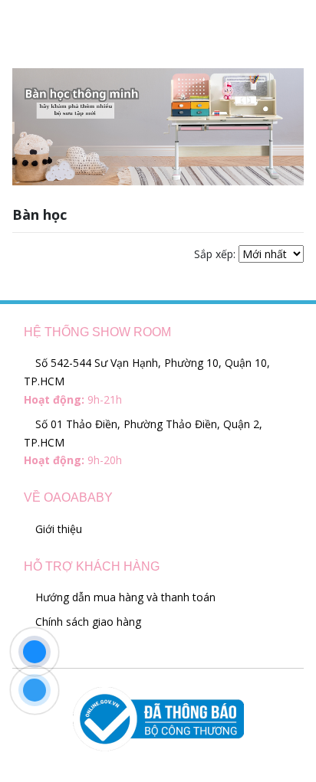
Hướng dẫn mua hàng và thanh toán (124, 597)
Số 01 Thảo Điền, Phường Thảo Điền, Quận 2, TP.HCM (143, 442)
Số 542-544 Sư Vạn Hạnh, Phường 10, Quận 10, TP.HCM (147, 381)
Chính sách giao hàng (86, 621)
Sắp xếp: (214, 254)
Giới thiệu (57, 529)
